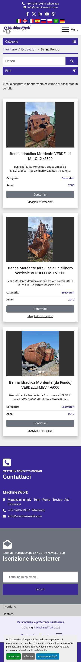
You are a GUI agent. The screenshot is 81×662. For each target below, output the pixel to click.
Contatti (8, 614)
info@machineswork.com (43, 7)
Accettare (13, 656)
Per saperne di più (47, 656)
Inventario (9, 606)
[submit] (72, 61)
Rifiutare (28, 656)
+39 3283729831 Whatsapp (42, 3)
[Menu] (65, 30)
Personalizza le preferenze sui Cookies (40, 622)
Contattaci (40, 194)
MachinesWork (44, 627)
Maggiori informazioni (40, 201)
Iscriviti (40, 589)
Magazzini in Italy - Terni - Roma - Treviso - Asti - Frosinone (39, 502)
